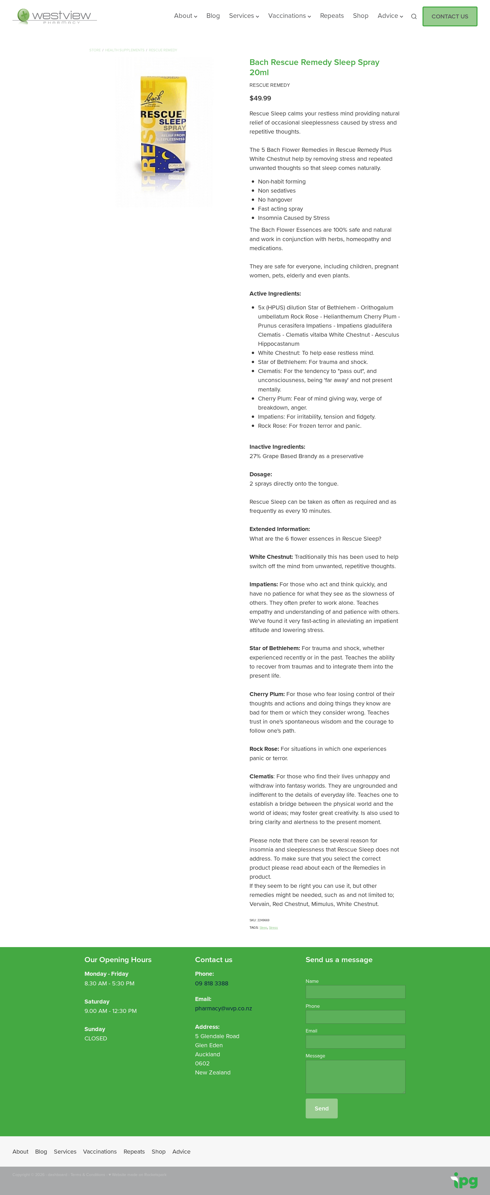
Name (312, 981)
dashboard (57, 1174)
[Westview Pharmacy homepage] (58, 16)
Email (311, 1030)
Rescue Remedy (163, 49)
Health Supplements (125, 49)
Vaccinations (288, 15)
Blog (213, 15)
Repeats (332, 15)
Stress (273, 927)
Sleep (263, 927)
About (184, 15)
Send (322, 1108)
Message (315, 1055)
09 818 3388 (211, 983)
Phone (313, 1006)
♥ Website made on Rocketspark (137, 1174)
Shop (361, 15)
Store (95, 49)
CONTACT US (450, 16)
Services (242, 15)
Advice (389, 15)
